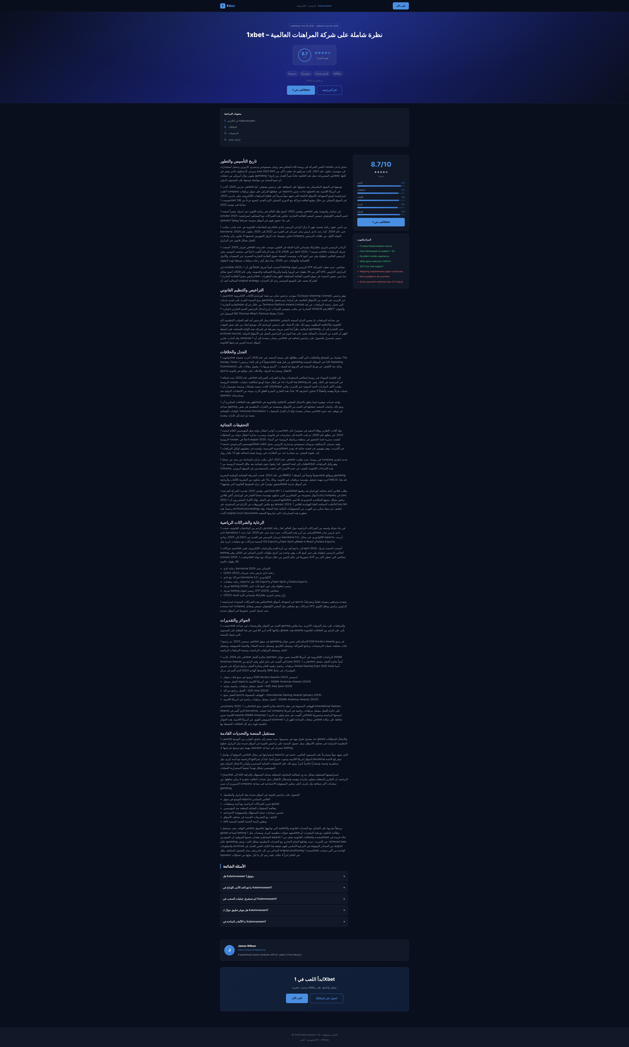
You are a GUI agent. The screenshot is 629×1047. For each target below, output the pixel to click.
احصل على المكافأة (326, 998)
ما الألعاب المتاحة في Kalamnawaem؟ (244, 921)
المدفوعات (233, 133)
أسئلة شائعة (234, 139)
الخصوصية (312, 1039)
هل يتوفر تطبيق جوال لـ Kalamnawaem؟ (245, 910)
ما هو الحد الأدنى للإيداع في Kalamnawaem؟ (247, 887)
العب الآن (400, 5)
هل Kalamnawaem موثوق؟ (238, 876)
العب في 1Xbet (301, 90)
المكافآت (232, 127)
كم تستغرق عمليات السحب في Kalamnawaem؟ (250, 898)
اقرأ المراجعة (329, 90)
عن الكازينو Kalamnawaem (241, 120)
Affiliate (325, 1039)
